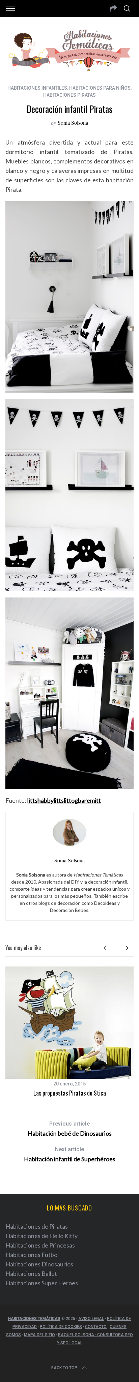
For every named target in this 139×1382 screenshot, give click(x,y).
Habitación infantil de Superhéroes (69, 1154)
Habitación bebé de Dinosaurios (70, 1128)
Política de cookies (61, 1326)
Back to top (64, 1367)
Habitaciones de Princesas (40, 1245)
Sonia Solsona (73, 122)
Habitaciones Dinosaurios (39, 1264)
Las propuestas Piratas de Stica (69, 1092)
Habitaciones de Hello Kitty (41, 1235)
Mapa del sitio (39, 1334)
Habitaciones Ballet (31, 1273)
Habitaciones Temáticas (34, 1318)
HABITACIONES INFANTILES (37, 88)
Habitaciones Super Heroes (41, 1283)
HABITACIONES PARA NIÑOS (100, 88)
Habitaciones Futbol (32, 1254)
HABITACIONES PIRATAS (69, 95)
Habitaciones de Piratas (36, 1226)
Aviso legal (91, 1318)
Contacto (96, 1326)
